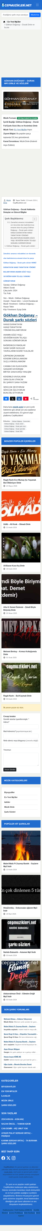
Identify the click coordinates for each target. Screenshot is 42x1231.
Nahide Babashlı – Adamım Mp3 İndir (19, 952)
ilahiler (7, 802)
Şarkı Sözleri (9, 812)
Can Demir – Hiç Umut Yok (14, 1129)
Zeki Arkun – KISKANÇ (12, 1119)
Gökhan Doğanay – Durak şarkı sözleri (20, 246)
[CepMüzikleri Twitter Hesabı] (9, 1158)
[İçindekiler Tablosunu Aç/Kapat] (33, 219)
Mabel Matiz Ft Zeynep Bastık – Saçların (20, 1026)
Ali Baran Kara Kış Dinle (14, 566)
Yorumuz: (7, 750)
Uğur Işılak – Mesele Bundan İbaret (18, 1064)
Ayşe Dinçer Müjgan (12, 1049)
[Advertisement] (21, 52)
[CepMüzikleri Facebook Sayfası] (4, 1158)
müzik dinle (8, 1172)
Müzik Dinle (9, 807)
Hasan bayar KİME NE (12, 1057)
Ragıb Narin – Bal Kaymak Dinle (17, 696)
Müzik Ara (35, 15)
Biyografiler (9, 792)
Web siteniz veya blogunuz (20, 741)
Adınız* (6, 722)
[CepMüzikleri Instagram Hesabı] (13, 1158)
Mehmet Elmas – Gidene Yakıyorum (18, 1019)
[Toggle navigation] (37, 4)
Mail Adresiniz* (17, 731)
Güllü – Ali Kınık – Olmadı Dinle (16, 524)
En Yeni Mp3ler (14, 22)
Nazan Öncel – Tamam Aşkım (16, 1124)
